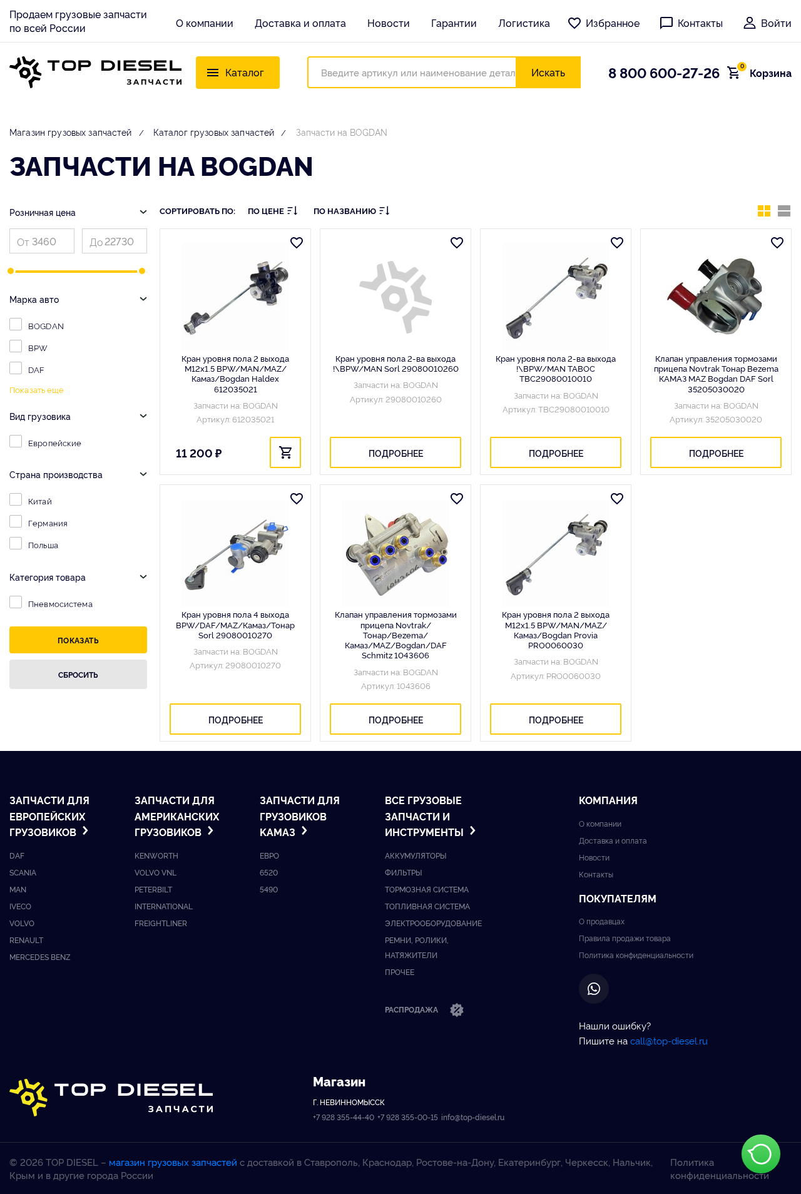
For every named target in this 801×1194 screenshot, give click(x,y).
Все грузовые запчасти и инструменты (425, 816)
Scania (22, 872)
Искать (548, 72)
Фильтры (403, 872)
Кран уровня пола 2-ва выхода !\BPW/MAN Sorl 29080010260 (396, 363)
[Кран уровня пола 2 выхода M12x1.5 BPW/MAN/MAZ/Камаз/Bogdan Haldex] (235, 297)
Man (17, 889)
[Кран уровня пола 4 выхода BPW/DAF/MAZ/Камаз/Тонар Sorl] (235, 553)
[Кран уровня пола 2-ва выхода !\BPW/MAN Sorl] (395, 297)
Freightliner (161, 922)
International (164, 906)
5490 (269, 889)
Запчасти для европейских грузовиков (49, 816)
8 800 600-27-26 (664, 72)
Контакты (700, 22)
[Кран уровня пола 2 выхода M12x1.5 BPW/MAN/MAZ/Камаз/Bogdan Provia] (555, 553)
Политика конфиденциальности (636, 954)
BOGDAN (46, 325)
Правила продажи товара (625, 937)
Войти (776, 22)
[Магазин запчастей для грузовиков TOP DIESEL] (95, 72)
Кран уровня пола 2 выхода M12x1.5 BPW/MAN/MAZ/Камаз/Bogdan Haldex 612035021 (235, 373)
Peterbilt (153, 889)
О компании (204, 22)
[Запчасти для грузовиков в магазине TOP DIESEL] (111, 1098)
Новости (388, 22)
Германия (48, 522)
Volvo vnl (155, 872)
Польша (43, 544)
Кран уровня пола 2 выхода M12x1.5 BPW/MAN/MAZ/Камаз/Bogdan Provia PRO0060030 (556, 629)
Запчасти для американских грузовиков (177, 816)
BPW (38, 347)
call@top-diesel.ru (669, 1040)
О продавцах (602, 921)
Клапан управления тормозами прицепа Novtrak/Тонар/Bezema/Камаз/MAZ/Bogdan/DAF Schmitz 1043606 (396, 634)
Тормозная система (427, 889)
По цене (266, 210)
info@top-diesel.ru (472, 1116)
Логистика (524, 22)
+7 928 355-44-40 (343, 1116)
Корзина (766, 72)
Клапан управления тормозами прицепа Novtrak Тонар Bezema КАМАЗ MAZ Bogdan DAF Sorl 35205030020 (716, 373)
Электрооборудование (433, 922)
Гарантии (454, 22)
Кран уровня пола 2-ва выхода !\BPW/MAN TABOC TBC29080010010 (556, 368)
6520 (269, 872)
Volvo (21, 922)
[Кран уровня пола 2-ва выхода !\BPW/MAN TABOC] (555, 297)
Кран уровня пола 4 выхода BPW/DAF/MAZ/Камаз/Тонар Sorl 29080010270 (235, 624)
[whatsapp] (594, 989)
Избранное (613, 22)
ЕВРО (269, 855)
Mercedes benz (40, 956)
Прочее (399, 971)
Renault (26, 939)
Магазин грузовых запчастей (70, 132)
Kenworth (156, 855)
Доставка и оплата (300, 22)
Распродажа (412, 1009)
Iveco (20, 906)
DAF (36, 369)
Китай (40, 500)
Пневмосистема (60, 603)
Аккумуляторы (415, 855)
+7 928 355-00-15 (407, 1116)
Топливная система (427, 906)
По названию (345, 210)
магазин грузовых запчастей (173, 1161)
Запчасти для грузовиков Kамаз (300, 816)
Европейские (54, 442)
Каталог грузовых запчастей (214, 132)
